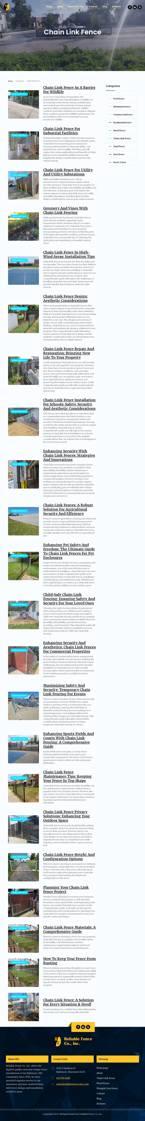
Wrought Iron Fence (107, 1088)
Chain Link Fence (106, 1078)
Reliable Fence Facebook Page (130, 7)
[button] (76, 6)
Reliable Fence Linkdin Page (135, 7)
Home (10, 81)
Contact (101, 1093)
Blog (99, 1098)
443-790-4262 (63, 1078)
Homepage (102, 1068)
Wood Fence (103, 1083)
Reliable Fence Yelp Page (140, 7)
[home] (7, 7)
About (100, 1073)
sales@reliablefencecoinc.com (72, 1084)
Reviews (101, 1103)
